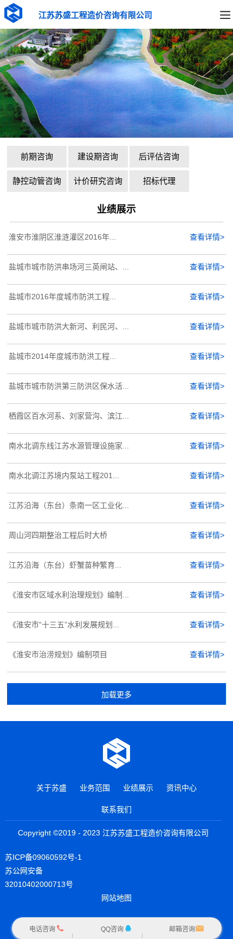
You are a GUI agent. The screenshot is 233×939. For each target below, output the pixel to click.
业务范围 (95, 787)
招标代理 (159, 180)
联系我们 (116, 809)
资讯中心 (181, 787)
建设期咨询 (97, 156)
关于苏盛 (51, 787)
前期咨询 (37, 156)
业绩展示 (138, 787)
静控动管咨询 (36, 180)
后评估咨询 (159, 156)
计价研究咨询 (98, 180)
